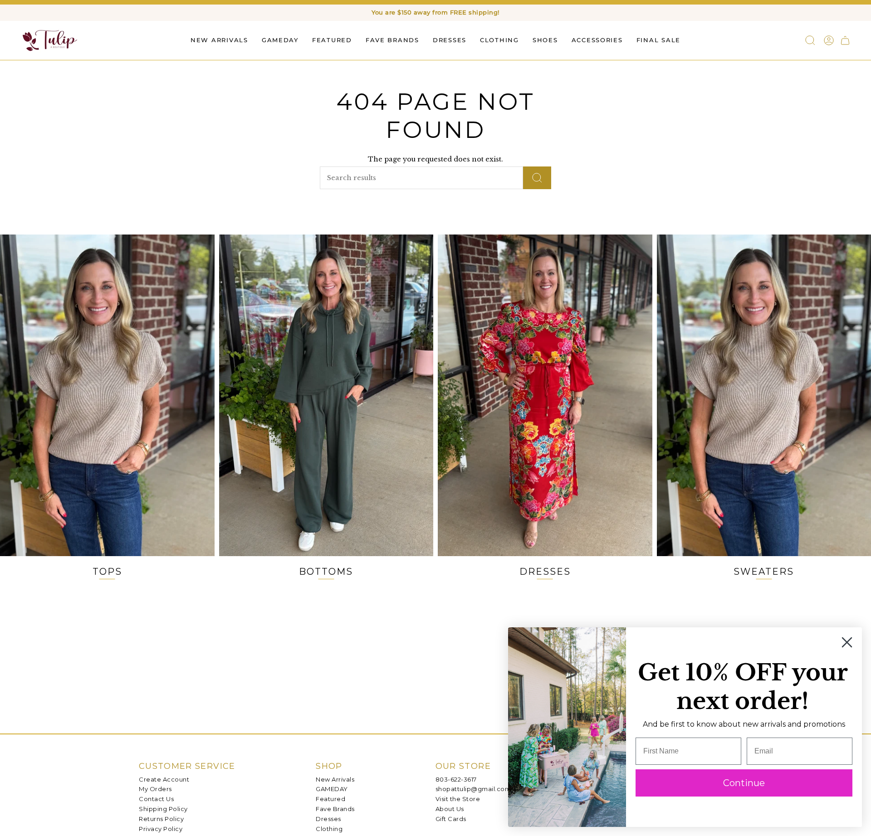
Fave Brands (335, 808)
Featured (330, 798)
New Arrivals (335, 779)
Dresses (328, 818)
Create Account (164, 779)
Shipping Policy (163, 808)
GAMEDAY (332, 788)
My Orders (155, 788)
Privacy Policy (160, 828)
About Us (450, 808)
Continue (744, 782)
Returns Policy (161, 818)
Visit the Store (458, 798)
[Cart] (845, 40)
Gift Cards (451, 818)
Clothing (329, 828)
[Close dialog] (847, 642)
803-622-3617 (456, 779)
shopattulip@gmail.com (473, 788)
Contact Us (156, 798)
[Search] (537, 177)
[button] (332, 40)
